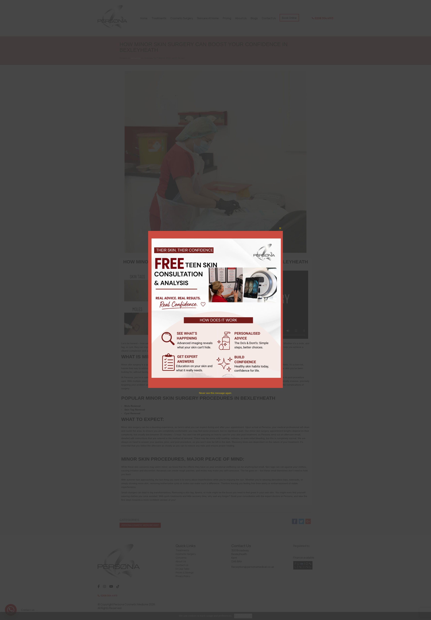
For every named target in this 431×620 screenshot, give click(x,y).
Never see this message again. (215, 393)
